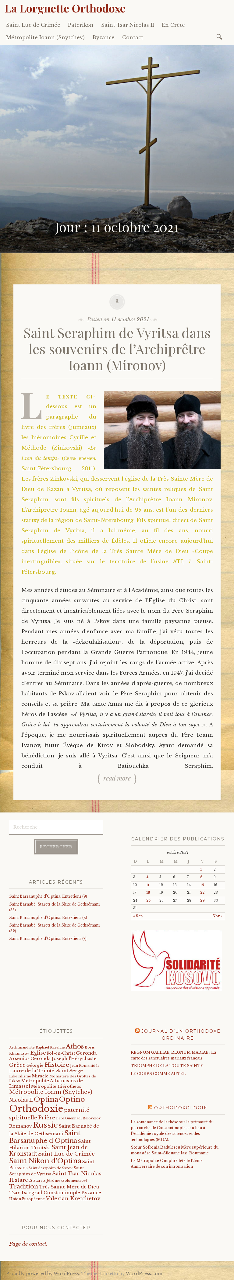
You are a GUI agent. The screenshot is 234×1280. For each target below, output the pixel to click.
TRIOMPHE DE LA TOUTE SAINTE (167, 1065)
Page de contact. (28, 1244)
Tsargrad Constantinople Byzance (61, 1192)
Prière (46, 1118)
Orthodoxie (36, 1108)
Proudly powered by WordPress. (43, 1273)
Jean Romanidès (84, 1065)
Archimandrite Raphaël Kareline (37, 1047)
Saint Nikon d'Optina (45, 1161)
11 (147, 885)
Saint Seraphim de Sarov (51, 1168)
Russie (45, 1125)
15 (202, 885)
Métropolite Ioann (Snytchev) (50, 1092)
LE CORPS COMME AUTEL (158, 1073)
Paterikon (81, 25)
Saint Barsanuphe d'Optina (44, 1136)
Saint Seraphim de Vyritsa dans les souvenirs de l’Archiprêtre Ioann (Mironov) (117, 348)
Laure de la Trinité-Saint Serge (46, 1070)
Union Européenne (27, 1199)
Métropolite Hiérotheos (56, 1086)
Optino (72, 1099)
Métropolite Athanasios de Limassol (46, 1083)
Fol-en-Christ (61, 1053)
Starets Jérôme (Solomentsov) (60, 1180)
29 (202, 901)
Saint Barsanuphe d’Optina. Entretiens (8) (48, 917)
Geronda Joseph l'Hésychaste (63, 1058)
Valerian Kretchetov (73, 1198)
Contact (132, 37)
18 (148, 893)
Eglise (38, 1053)
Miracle (40, 1076)
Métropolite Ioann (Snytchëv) (45, 37)
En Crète (173, 25)
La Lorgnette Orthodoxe (65, 8)
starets (24, 1180)
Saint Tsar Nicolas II (127, 25)
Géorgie (35, 1065)
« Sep (138, 916)
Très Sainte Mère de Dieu (69, 1187)
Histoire (56, 1064)
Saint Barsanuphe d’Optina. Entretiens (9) (48, 896)
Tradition (23, 1186)
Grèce (17, 1065)
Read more (117, 778)
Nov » (217, 916)
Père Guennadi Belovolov (78, 1118)
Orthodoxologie (180, 1108)
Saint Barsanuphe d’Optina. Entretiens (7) (48, 938)
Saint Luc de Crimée (33, 25)
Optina (46, 1099)
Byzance (103, 37)
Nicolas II (21, 1100)
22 (202, 893)
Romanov (20, 1126)
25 (148, 901)
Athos (75, 1046)
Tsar (14, 1192)
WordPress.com (144, 1273)
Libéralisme (20, 1076)
